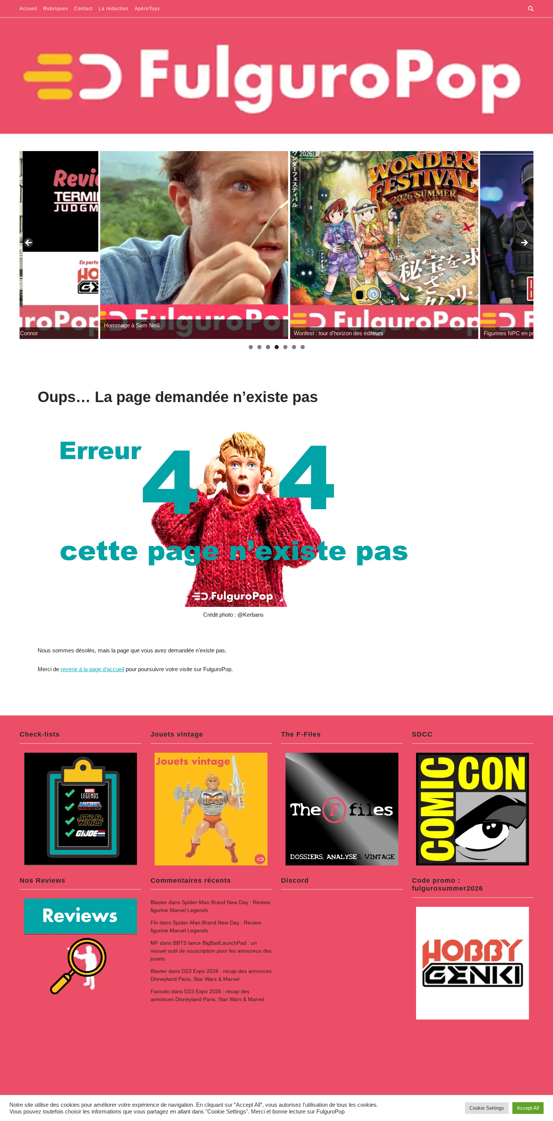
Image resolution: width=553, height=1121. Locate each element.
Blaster (158, 902)
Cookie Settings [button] (486, 1108)
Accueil (28, 8)
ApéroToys (147, 8)
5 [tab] (285, 347)
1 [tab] (251, 347)
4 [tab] (277, 347)
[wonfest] (304, 245)
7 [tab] (303, 347)
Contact (83, 8)
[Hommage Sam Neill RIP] (114, 245)
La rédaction (114, 8)
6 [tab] (294, 347)
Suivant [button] (524, 243)
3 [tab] (268, 347)
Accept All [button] (528, 1108)
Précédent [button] (29, 243)
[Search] (530, 8)
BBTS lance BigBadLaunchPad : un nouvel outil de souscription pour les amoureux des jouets (211, 951)
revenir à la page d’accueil (92, 669)
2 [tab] (259, 347)
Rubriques (55, 8)
